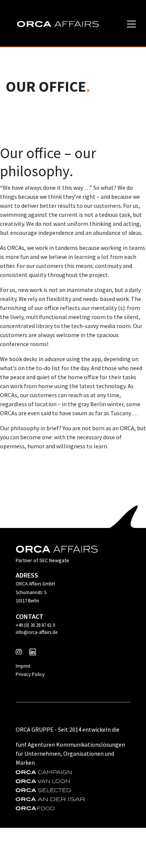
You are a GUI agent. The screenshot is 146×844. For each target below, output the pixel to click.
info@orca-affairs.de (36, 632)
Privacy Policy (30, 674)
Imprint (23, 666)
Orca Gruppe (35, 729)
